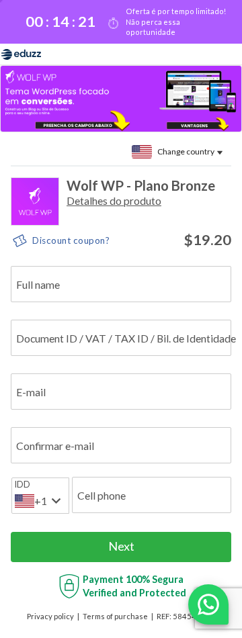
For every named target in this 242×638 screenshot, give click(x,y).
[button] (114, 200)
